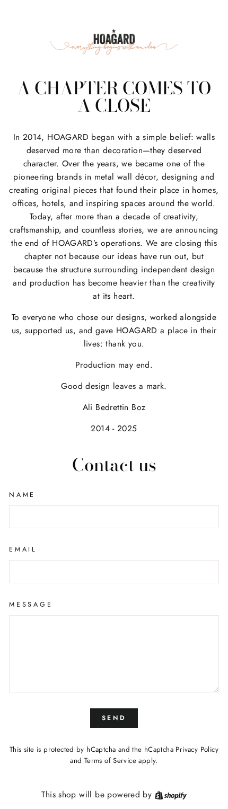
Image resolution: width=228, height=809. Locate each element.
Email (23, 549)
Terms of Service (110, 760)
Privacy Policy (197, 749)
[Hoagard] (114, 42)
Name (22, 495)
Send (114, 718)
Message (30, 604)
